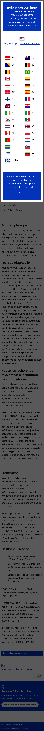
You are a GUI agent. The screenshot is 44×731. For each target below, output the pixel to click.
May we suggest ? (22, 45)
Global (15, 160)
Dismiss (22, 193)
